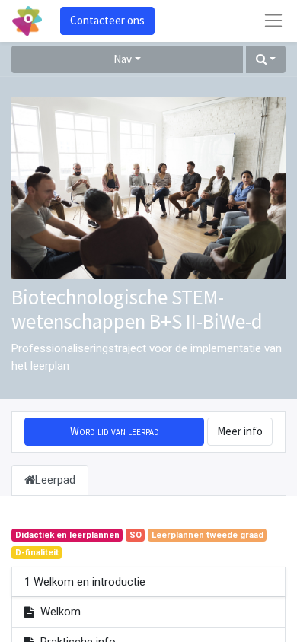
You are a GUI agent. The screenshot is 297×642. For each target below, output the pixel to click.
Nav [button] (122, 59)
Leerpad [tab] (55, 480)
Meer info (240, 431)
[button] (266, 60)
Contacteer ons (107, 20)
